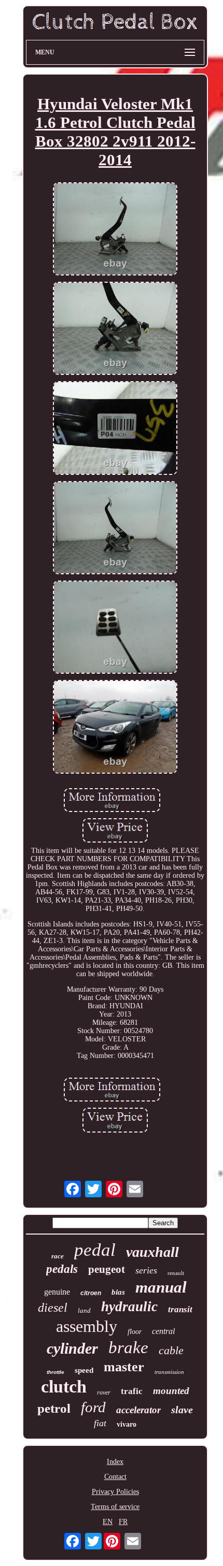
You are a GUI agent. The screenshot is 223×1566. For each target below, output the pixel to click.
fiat (100, 1423)
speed (84, 1370)
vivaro (126, 1424)
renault (176, 1273)
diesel (52, 1307)
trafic (132, 1391)
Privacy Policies (115, 1492)
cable (171, 1350)
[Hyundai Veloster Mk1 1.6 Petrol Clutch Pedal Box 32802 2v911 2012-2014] (115, 230)
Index (115, 1462)
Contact (115, 1477)
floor (135, 1332)
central (163, 1331)
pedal (95, 1250)
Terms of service (115, 1507)
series (146, 1270)
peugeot (106, 1269)
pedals (62, 1269)
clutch (64, 1386)
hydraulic (129, 1306)
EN (108, 1522)
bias (118, 1292)
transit (180, 1309)
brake (128, 1347)
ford (93, 1407)
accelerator (138, 1409)
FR (123, 1522)
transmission (169, 1372)
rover (103, 1392)
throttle (55, 1372)
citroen (90, 1293)
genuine (57, 1291)
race (57, 1256)
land (84, 1310)
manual (161, 1287)
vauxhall (152, 1252)
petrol (54, 1408)
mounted (171, 1390)
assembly (86, 1326)
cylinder (72, 1348)
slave (182, 1409)
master (124, 1366)
